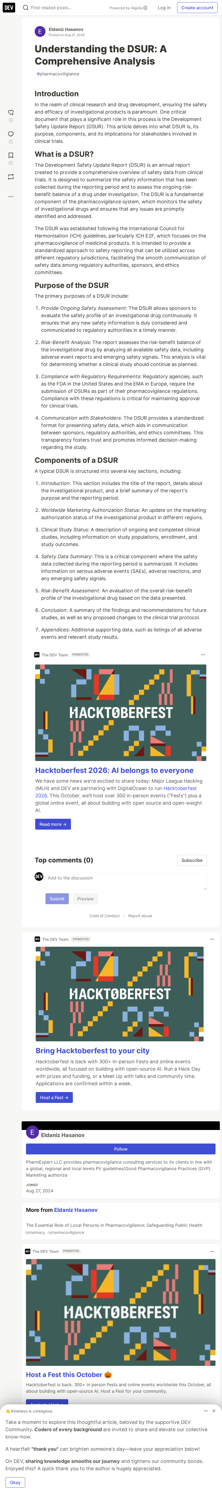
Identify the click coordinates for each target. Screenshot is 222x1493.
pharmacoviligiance (58, 73)
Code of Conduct (104, 915)
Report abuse (140, 915)
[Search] (25, 8)
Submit (57, 898)
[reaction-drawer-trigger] (11, 115)
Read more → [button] (53, 824)
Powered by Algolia (126, 8)
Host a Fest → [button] (54, 1097)
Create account (197, 7)
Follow (121, 1149)
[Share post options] (10, 196)
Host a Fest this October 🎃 (69, 1375)
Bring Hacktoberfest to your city (93, 1050)
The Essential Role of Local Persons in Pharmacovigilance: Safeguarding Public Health (113, 1228)
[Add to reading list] (10, 158)
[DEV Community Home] (9, 7)
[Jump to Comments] (10, 136)
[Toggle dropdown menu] (203, 654)
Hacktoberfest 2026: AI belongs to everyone (114, 770)
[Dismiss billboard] (214, 1411)
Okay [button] (15, 1482)
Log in (164, 7)
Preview (85, 898)
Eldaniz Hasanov (66, 29)
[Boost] (10, 176)
